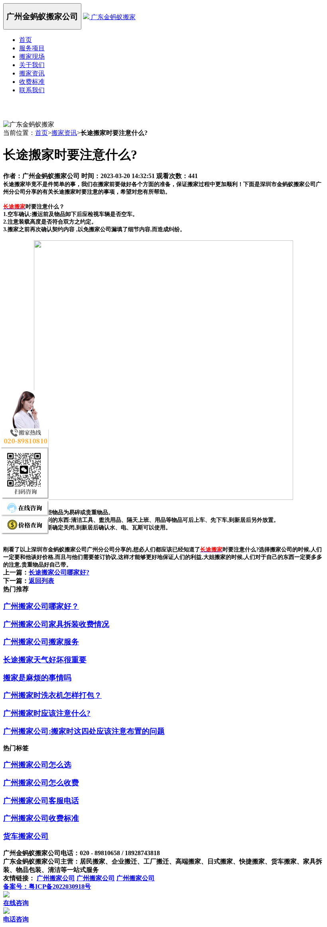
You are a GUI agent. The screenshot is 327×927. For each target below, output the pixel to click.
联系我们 (32, 90)
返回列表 (41, 580)
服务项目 (32, 48)
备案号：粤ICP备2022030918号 (47, 886)
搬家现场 (32, 56)
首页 (25, 39)
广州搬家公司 (56, 878)
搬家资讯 (32, 73)
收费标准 (32, 81)
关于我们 (32, 64)
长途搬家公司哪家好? (59, 572)
